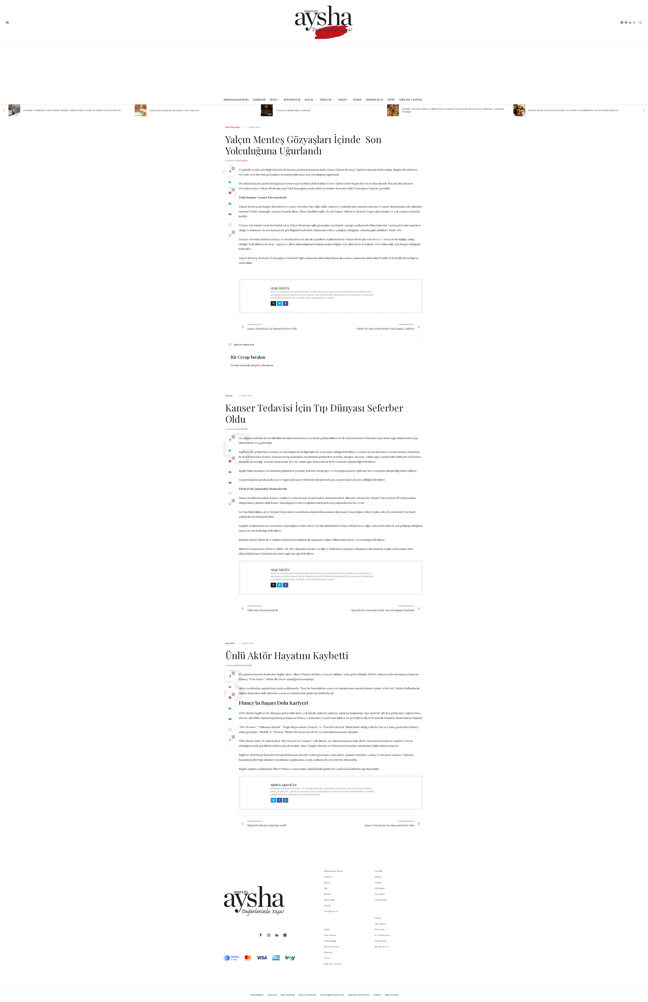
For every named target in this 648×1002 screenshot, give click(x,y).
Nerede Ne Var (382, 946)
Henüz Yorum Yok (244, 344)
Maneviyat (379, 929)
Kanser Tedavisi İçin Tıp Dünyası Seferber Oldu (314, 413)
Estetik (378, 882)
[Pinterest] (284, 935)
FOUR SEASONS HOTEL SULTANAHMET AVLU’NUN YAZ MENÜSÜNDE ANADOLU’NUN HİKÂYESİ (447, 110)
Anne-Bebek (330, 935)
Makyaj (378, 877)
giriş (258, 365)
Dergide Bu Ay (374, 99)
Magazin (229, 643)
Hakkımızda (257, 995)
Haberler (259, 99)
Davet (327, 958)
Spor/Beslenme (331, 946)
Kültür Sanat (232, 127)
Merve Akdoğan (243, 665)
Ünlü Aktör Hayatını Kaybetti (286, 655)
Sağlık (228, 396)
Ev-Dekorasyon (382, 935)
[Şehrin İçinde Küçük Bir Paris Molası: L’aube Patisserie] (14, 110)
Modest (327, 894)
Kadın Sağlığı (330, 941)
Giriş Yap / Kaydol (410, 99)
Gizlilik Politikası (358, 995)
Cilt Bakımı (380, 888)
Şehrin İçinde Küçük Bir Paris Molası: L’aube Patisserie (48, 110)
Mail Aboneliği (307, 995)
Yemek (357, 99)
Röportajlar (292, 99)
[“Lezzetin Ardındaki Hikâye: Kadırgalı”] (140, 110)
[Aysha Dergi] (324, 22)
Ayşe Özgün (241, 160)
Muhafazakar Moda (236, 99)
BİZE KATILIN (288, 995)
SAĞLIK (309, 99)
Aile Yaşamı (380, 923)
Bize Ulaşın (391, 995)
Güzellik (378, 871)
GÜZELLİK (326, 99)
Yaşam (378, 918)
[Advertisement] (324, 70)
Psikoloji (328, 952)
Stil (325, 888)
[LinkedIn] (276, 935)
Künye (377, 995)
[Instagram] (268, 935)
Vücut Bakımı (381, 899)
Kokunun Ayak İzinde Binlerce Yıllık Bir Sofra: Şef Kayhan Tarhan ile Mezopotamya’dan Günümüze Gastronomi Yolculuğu (327, 110)
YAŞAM (342, 99)
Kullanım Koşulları (332, 995)
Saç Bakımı (380, 894)
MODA (273, 99)
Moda (327, 882)
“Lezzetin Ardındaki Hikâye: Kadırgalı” (167, 110)
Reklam (272, 995)
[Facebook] (260, 935)
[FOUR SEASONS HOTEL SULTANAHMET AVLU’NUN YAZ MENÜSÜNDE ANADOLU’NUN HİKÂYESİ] (393, 110)
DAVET (391, 99)
